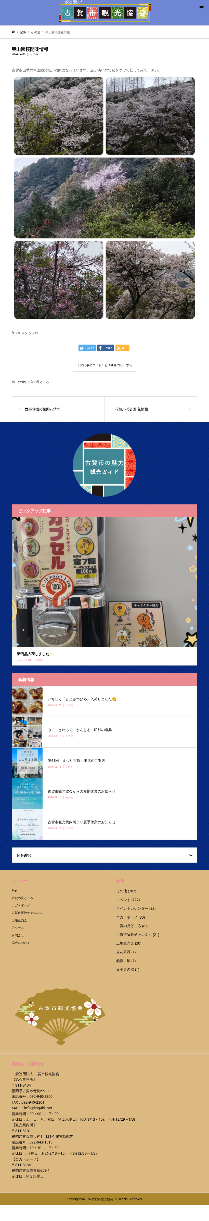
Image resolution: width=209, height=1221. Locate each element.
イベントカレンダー (132, 908)
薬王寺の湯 (125, 969)
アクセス (18, 927)
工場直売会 (19, 920)
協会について (21, 942)
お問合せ (18, 935)
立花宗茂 (123, 951)
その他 (34, 54)
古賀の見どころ (38, 382)
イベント (123, 899)
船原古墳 (123, 960)
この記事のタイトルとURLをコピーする (104, 365)
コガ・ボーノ (21, 905)
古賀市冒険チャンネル (27, 912)
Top (14, 890)
